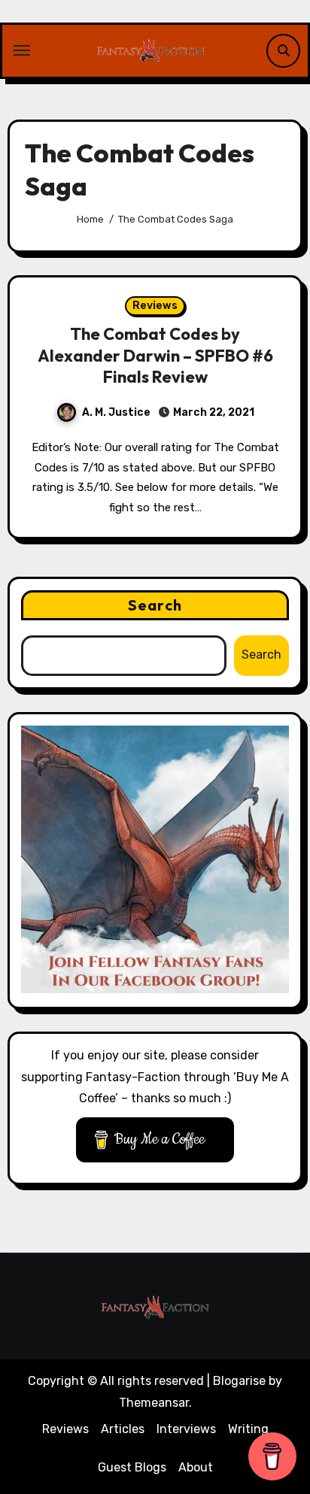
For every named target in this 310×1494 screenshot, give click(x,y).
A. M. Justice (116, 412)
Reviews (155, 305)
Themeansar (154, 1403)
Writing (248, 1429)
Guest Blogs (132, 1467)
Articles (122, 1429)
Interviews (186, 1429)
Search (155, 604)
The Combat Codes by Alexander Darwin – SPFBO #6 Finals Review (155, 355)
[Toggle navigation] (22, 50)
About (195, 1467)
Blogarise (239, 1381)
